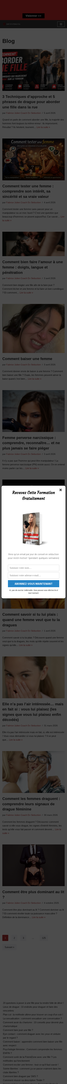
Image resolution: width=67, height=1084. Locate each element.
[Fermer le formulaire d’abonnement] (61, 490)
